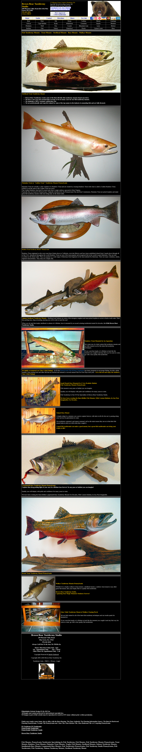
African (28, 23)
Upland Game (98, 28)
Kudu (56, 23)
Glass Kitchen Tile (71, 723)
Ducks (84, 28)
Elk (56, 21)
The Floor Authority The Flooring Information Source (84, 721)
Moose (98, 21)
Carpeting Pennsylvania (102, 723)
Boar (113, 28)
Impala (98, 23)
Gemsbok (84, 23)
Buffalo (28, 28)
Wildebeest (69, 23)
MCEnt (47, 711)
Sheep (69, 21)
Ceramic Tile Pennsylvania (46, 723)
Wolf (42, 26)
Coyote (69, 26)
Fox (56, 26)
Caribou (83, 21)
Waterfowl (69, 28)
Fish (42, 28)
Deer (42, 21)
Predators (28, 26)
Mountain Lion (83, 26)
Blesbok (113, 23)
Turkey (56, 28)
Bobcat (113, 26)
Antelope (113, 21)
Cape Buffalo (42, 23)
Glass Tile (61, 723)
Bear (28, 21)
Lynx (98, 26)
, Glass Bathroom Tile (84, 723)
